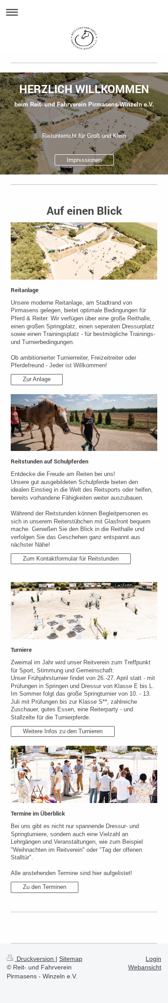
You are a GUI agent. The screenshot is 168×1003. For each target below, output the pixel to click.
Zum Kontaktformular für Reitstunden (71, 558)
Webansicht (144, 967)
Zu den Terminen (44, 887)
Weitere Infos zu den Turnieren (63, 731)
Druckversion (35, 958)
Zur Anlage (37, 379)
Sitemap (70, 958)
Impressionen (84, 160)
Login (153, 958)
